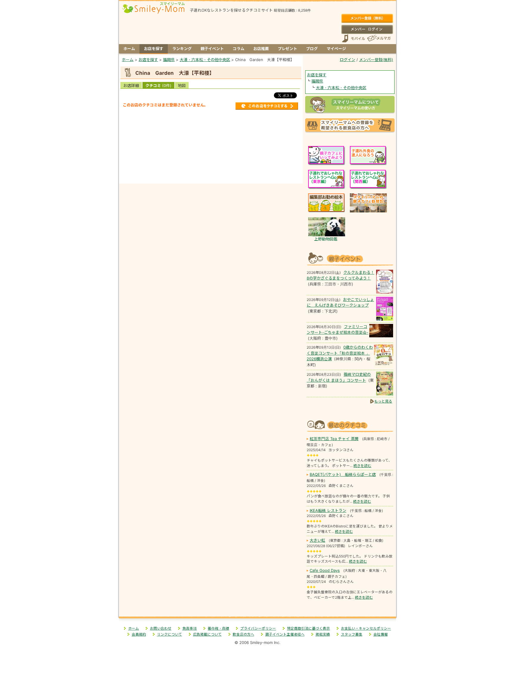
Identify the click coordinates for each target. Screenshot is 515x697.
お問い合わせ (160, 628)
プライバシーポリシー (258, 628)
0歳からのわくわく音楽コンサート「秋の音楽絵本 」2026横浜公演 (340, 353)
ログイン (367, 29)
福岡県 (317, 81)
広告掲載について (207, 634)
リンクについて (169, 634)
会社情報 (380, 634)
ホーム (129, 48)
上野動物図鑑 (325, 239)
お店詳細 (131, 85)
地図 (182, 85)
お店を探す (153, 48)
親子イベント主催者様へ (285, 634)
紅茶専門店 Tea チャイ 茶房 (334, 438)
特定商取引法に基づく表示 (308, 628)
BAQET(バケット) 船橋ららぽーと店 (343, 474)
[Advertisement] (211, 122)
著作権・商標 (218, 628)
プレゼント (287, 48)
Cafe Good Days (325, 570)
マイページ (336, 48)
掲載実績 (323, 634)
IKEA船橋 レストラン (328, 510)
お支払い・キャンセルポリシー (366, 628)
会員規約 (139, 634)
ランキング (182, 48)
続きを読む (362, 466)
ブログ (312, 48)
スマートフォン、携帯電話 (353, 38)
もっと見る (383, 401)
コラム (238, 48)
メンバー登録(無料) (367, 18)
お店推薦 (261, 48)
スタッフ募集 (351, 634)
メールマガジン (378, 38)
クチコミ (158, 85)
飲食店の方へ (243, 634)
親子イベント (212, 48)
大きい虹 (317, 540)
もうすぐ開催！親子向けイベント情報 (350, 258)
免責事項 (189, 628)
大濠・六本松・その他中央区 (341, 87)
